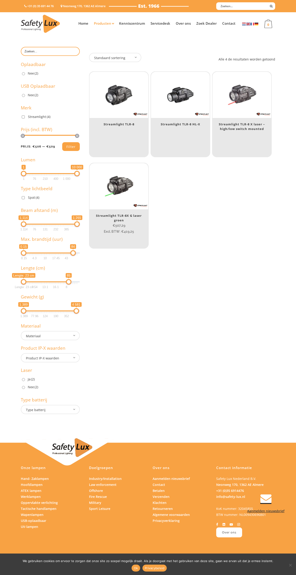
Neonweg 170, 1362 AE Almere (240, 484)
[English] (248, 23)
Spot (33, 197)
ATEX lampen (31, 490)
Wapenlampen (32, 514)
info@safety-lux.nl (230, 496)
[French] (252, 23)
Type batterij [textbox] (36, 410)
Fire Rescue (98, 496)
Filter (71, 147)
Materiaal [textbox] (33, 336)
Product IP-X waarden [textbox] (42, 358)
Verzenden (161, 496)
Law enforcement (103, 484)
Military (95, 502)
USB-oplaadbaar (33, 520)
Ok (136, 568)
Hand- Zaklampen (35, 478)
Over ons (229, 532)
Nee (33, 73)
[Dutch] (244, 23)
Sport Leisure (99, 508)
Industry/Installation (105, 478)
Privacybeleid (154, 568)
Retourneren (163, 508)
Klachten (159, 502)
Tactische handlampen (38, 508)
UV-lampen (29, 526)
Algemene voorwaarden (171, 514)
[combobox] (50, 335)
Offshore (96, 490)
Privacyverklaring (166, 520)
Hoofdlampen (32, 484)
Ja (31, 379)
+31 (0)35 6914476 (230, 490)
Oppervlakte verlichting (39, 502)
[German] (257, 23)
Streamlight (39, 116)
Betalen (159, 490)
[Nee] (290, 565)
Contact (159, 484)
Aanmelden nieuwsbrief (171, 478)
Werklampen (31, 496)
